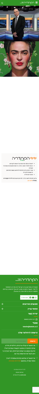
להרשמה (19, 84)
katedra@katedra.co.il (30, 326)
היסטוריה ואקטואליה (24, 37)
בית (36, 9)
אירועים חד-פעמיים (14, 37)
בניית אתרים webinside (19, 375)
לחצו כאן (30, 180)
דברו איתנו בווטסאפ (29, 319)
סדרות (31, 9)
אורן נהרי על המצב (21, 9)
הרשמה (32, 341)
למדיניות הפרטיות (15, 361)
